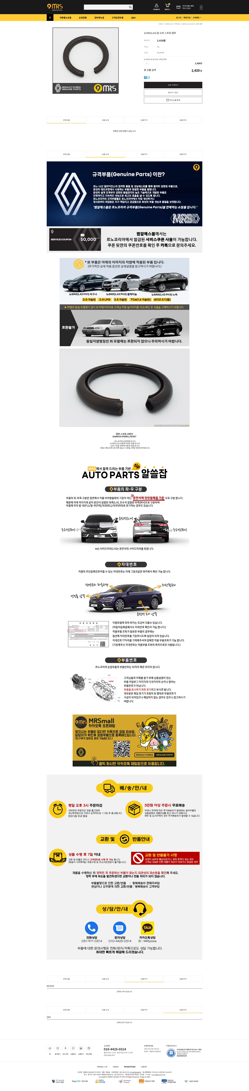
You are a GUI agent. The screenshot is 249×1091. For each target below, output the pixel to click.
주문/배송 (89, 1054)
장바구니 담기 (173, 92)
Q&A (133, 17)
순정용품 (83, 17)
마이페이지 (156, 9)
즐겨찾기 (58, 1054)
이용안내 (115, 1067)
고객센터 (196, 17)
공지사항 (65, 1054)
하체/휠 (177, 24)
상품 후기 (144, 120)
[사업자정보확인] (135, 1072)
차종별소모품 (65, 17)
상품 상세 (105, 120)
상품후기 (81, 1054)
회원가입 (187, 17)
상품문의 (73, 1054)
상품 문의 (182, 120)
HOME (161, 24)
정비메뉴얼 (99, 17)
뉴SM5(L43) (169, 24)
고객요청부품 (117, 17)
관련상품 (66, 120)
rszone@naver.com (158, 1075)
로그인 (178, 17)
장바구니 (167, 7)
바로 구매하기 (173, 85)
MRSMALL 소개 (102, 1067)
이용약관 (144, 1067)
